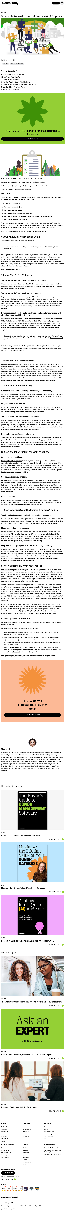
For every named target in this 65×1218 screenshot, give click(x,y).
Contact (25, 1164)
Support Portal (5, 1148)
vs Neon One (26, 1131)
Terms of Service (15, 1206)
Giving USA (41, 319)
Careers (25, 1159)
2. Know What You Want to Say (10, 79)
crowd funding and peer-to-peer (52, 373)
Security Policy (5, 1206)
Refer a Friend (5, 1157)
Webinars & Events (49, 1131)
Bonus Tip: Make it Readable (10, 89)
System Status (5, 1150)
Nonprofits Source (32, 319)
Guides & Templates (49, 1134)
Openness (25, 1155)
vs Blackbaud (26, 1136)
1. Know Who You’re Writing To (10, 77)
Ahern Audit (16, 652)
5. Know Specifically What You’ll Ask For (13, 87)
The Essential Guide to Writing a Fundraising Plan (52, 1151)
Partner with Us (27, 1162)
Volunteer (3, 1134)
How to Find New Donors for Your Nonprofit (52, 1155)
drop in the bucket (50, 534)
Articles (46, 1129)
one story (32, 521)
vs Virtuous (26, 1127)
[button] (62, 3)
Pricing (3, 1141)
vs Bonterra (26, 1134)
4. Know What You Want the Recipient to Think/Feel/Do (18, 84)
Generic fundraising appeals (10, 570)
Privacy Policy (24, 1206)
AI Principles (26, 1152)
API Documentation (6, 1152)
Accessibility (33, 1206)
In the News (26, 1157)
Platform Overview (6, 1127)
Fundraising (4, 1129)
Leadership (26, 1150)
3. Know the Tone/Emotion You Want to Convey (16, 82)
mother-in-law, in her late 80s (12, 371)
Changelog (4, 1155)
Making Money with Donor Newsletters (22, 361)
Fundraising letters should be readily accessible (25, 650)
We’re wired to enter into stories (11, 461)
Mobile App (4, 1136)
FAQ (45, 1138)
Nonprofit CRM (5, 1131)
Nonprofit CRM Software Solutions (53, 1148)
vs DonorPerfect (27, 1129)
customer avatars (7, 301)
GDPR (40, 1206)
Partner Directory (48, 1136)
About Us (25, 1148)
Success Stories (48, 1127)
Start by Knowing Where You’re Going (13, 74)
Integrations (4, 1138)
